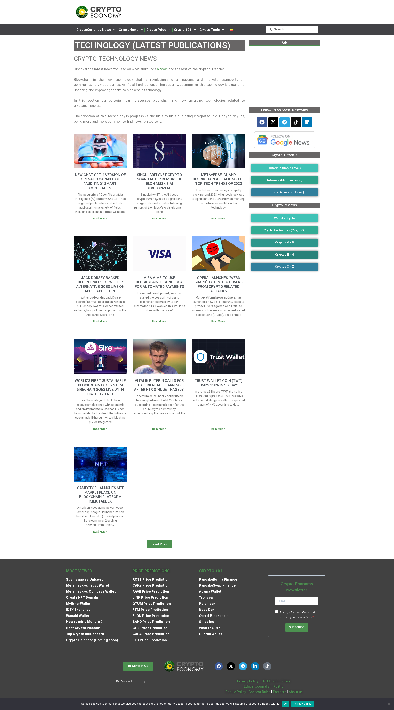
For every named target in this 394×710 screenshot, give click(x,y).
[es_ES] (231, 29)
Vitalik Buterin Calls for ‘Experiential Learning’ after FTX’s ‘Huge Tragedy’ (159, 385)
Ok (285, 703)
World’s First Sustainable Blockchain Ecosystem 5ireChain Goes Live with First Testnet (100, 387)
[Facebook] (262, 122)
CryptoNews (129, 30)
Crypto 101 (183, 30)
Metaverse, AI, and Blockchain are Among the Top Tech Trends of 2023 (218, 179)
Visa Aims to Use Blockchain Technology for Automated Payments (159, 282)
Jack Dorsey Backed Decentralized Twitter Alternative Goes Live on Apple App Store (100, 284)
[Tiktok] (296, 122)
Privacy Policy (247, 681)
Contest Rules (260, 692)
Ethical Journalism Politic (264, 686)
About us (296, 692)
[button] (159, 544)
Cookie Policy (235, 692)
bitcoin (162, 69)
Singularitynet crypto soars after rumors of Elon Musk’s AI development (159, 181)
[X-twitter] (273, 122)
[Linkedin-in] (255, 666)
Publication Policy (277, 681)
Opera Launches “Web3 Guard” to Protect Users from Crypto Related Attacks (218, 284)
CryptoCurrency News (93, 30)
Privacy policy (302, 703)
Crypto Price (156, 30)
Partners (279, 692)
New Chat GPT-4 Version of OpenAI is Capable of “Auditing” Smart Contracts (100, 181)
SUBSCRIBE (297, 627)
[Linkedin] (307, 122)
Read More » (100, 218)
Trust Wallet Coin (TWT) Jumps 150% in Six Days (218, 382)
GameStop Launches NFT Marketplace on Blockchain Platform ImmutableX (100, 494)
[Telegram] (284, 122)
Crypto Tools (209, 30)
